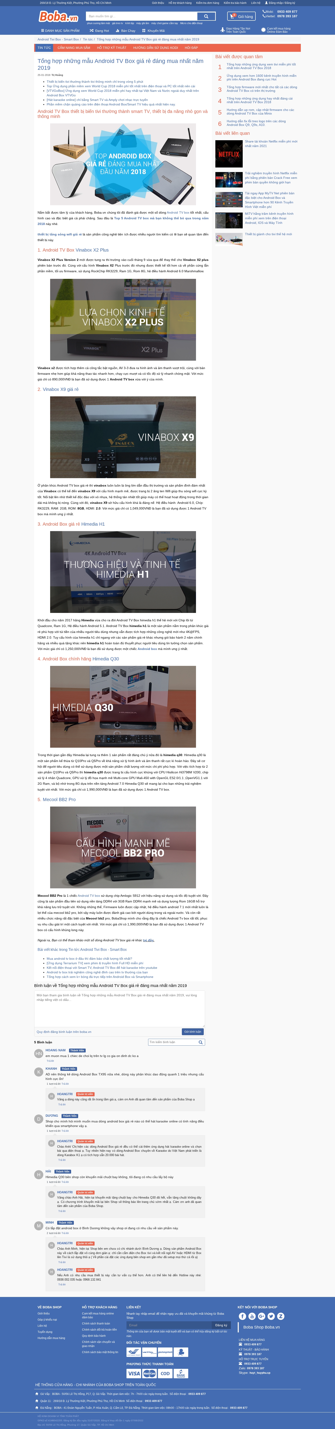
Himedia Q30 (106, 658)
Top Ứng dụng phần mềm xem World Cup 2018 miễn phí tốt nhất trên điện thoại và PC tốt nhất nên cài (121, 86)
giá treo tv (117, 23)
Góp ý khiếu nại (47, 1319)
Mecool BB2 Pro (59, 799)
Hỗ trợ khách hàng (180, 3)
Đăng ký (221, 1325)
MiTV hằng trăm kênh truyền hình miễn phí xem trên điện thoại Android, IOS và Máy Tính (269, 218)
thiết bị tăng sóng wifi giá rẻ (60, 234)
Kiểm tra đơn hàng (207, 3)
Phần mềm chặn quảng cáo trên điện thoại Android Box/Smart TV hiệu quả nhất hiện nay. (111, 104)
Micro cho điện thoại (191, 23)
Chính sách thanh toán (96, 1323)
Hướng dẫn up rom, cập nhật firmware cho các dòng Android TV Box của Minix (260, 111)
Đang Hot (102, 30)
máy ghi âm (142, 23)
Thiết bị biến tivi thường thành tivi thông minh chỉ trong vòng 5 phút (95, 81)
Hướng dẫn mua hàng (51, 1338)
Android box (147, 649)
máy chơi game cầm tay (164, 23)
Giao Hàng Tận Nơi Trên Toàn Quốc (238, 30)
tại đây (148, 940)
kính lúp (129, 23)
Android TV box (178, 212)
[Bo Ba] (58, 16)
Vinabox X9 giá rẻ (61, 389)
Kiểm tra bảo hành (235, 3)
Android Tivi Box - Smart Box (58, 39)
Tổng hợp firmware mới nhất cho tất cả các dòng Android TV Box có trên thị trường (262, 88)
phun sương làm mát (98, 23)
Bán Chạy (128, 30)
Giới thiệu (158, 3)
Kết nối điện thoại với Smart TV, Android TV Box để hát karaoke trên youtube (102, 967)
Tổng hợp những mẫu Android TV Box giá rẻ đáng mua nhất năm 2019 (148, 39)
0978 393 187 (287, 16)
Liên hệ (255, 3)
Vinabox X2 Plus (92, 249)
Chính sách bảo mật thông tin (100, 1352)
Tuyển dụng (45, 1332)
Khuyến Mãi (156, 30)
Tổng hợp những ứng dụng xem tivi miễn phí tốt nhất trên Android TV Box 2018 (261, 66)
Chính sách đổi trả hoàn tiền (99, 1329)
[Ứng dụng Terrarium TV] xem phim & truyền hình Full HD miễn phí (95, 963)
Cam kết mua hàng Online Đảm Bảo (279, 30)
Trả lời (50, 1060)
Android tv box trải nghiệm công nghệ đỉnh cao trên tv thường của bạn (97, 972)
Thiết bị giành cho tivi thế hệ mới (268, 234)
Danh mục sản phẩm (62, 30)
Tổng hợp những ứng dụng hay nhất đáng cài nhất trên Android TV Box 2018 (260, 100)
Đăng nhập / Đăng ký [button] (282, 3)
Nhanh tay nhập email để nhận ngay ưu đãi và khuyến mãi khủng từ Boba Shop (175, 1316)
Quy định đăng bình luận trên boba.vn (64, 1032)
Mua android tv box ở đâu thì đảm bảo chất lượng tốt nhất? (89, 958)
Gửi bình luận (192, 1031)
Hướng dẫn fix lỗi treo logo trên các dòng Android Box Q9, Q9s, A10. (256, 123)
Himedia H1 (93, 524)
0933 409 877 (287, 11)
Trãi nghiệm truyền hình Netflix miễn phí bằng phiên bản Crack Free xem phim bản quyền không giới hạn (271, 177)
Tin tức (88, 39)
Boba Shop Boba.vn (261, 1327)
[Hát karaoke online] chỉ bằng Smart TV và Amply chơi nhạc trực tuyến (97, 100)
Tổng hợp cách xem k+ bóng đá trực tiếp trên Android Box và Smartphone (100, 977)
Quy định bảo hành (94, 1335)
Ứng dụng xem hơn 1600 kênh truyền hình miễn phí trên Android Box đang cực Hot (261, 77)
